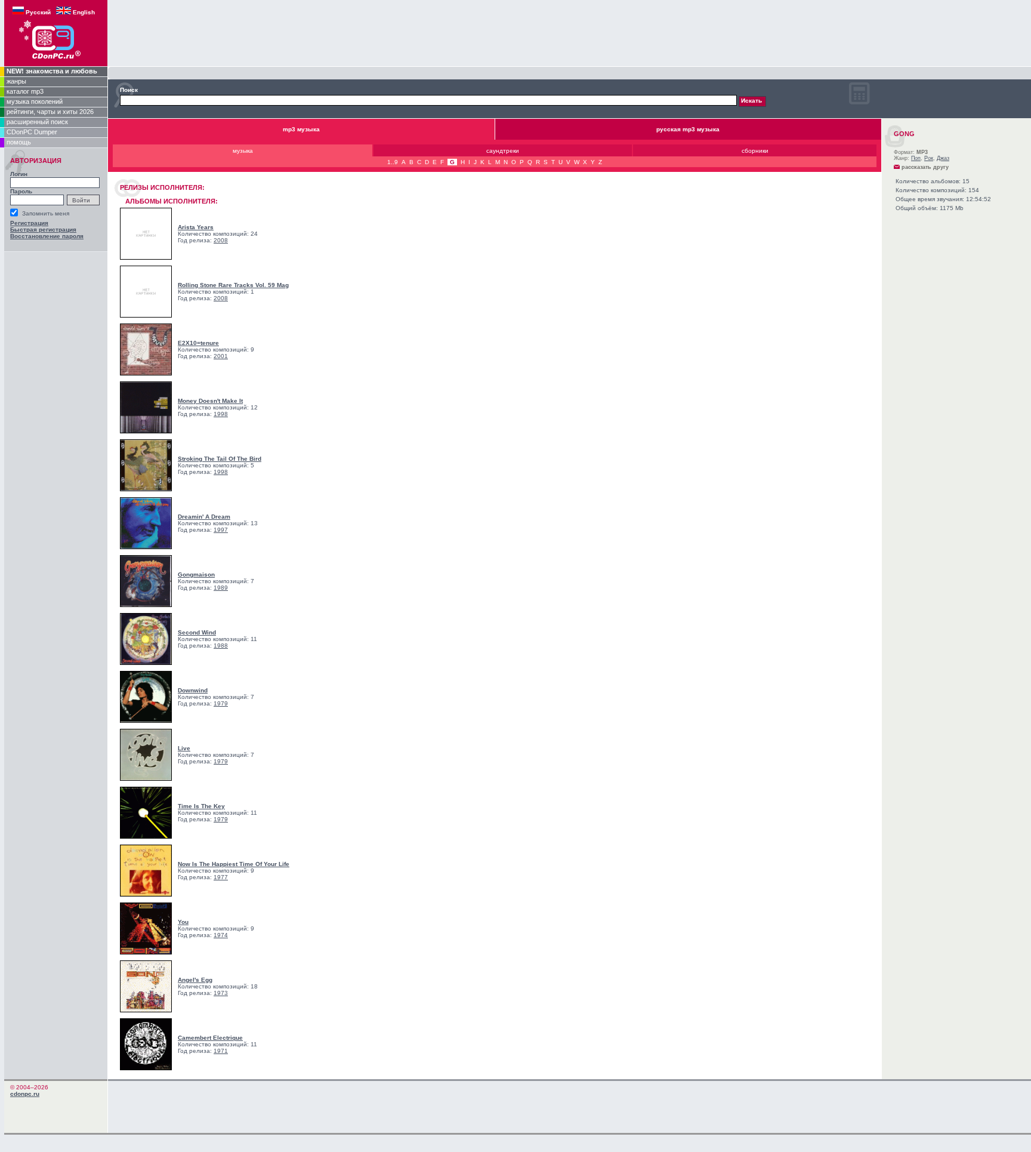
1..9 (392, 162)
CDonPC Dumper (32, 131)
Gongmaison (196, 574)
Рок (928, 158)
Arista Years (196, 227)
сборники (755, 150)
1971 (221, 1051)
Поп (916, 158)
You (183, 922)
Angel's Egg (195, 980)
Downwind (193, 690)
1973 (221, 993)
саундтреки (502, 150)
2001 (221, 356)
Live (184, 748)
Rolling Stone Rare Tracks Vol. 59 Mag (233, 285)
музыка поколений (35, 101)
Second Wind (197, 632)
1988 (221, 645)
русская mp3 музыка (688, 129)
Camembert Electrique (210, 1037)
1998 (221, 414)
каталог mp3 (25, 91)
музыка (243, 150)
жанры (16, 81)
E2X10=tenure (198, 343)
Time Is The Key (201, 806)
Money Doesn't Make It (210, 401)
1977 (221, 877)
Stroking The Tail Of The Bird (219, 458)
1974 (221, 935)
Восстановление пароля (47, 236)
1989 (221, 587)
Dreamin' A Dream (204, 516)
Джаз (943, 158)
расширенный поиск (37, 121)
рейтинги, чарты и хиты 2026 (50, 111)
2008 (221, 240)
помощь (19, 142)
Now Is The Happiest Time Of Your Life (233, 864)
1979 (221, 703)
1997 (221, 529)
